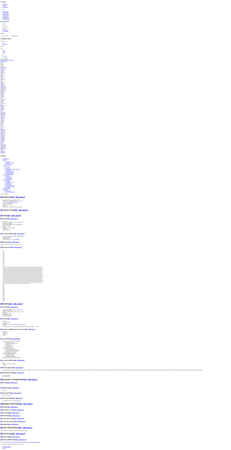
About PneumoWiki (6, 447)
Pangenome (2, 61)
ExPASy (9, 322)
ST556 (1, 143)
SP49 (1, 128)
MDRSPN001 (3, 113)
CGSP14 (2, 95)
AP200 (1, 82)
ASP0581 (2, 84)
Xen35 (1, 149)
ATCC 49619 (3, 87)
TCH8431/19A (3, 145)
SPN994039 (2, 139)
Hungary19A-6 (3, 67)
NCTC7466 (2, 117)
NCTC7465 (2, 115)
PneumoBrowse (17, 239)
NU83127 (2, 119)
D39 (1, 63)
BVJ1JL (2, 93)
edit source (19, 197)
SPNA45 (2, 141)
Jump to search (11, 60)
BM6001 (2, 91)
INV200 (2, 108)
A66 (1, 80)
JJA (1, 110)
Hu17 (1, 104)
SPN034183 (2, 134)
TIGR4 (6, 61)
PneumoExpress (17, 400)
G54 (1, 97)
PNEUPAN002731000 (13, 202)
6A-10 (1, 74)
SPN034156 (2, 132)
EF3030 (2, 69)
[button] (1, 9)
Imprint (4, 448)
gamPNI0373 (3, 152)
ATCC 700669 (3, 89)
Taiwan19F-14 (3, 147)
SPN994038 (2, 136)
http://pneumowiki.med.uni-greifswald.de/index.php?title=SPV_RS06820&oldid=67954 (23, 442)
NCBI (22, 236)
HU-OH (2, 100)
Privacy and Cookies (7, 446)
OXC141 (2, 121)
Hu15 (1, 102)
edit (12, 197)
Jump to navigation (4, 60)
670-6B (1, 71)
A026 (1, 78)
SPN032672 (2, 130)
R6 (1, 126)
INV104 (2, 106)
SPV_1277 (20, 201)
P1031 (1, 123)
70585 (1, 76)
